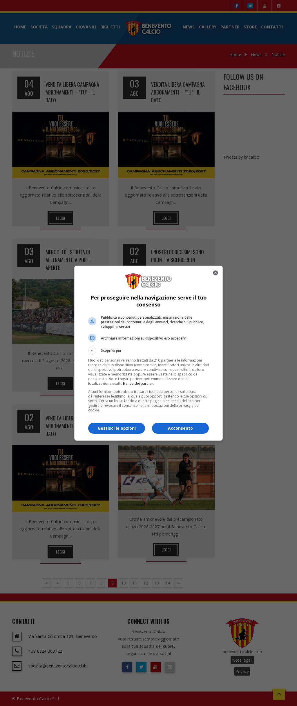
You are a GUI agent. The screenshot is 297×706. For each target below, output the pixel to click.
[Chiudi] (215, 273)
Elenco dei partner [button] (138, 383)
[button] (148, 350)
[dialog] (148, 353)
